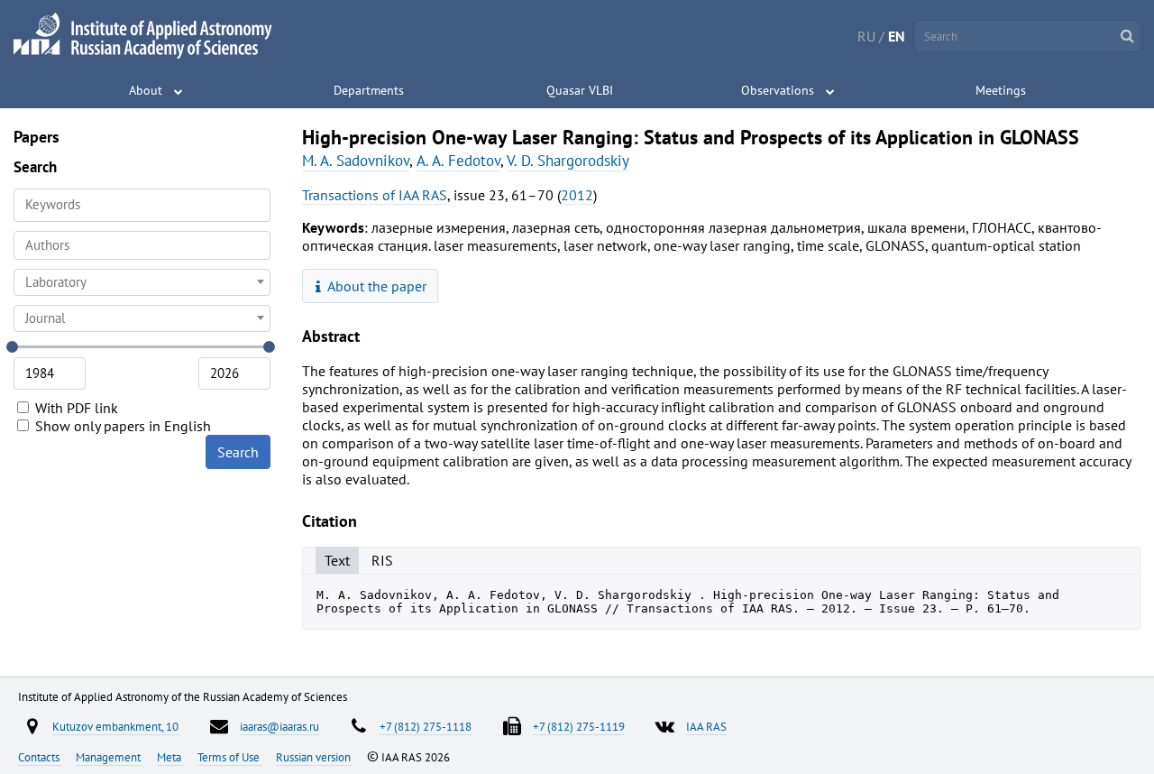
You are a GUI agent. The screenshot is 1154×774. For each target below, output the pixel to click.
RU (866, 36)
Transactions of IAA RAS (374, 195)
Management (109, 757)
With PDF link (75, 408)
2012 (577, 195)
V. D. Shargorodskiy (568, 160)
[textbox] (142, 282)
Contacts (40, 757)
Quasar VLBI (579, 90)
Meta (170, 757)
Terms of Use (229, 757)
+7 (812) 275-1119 (579, 726)
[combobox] (142, 245)
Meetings (1000, 90)
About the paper (375, 286)
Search (238, 452)
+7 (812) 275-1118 (426, 726)
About (145, 90)
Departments (369, 90)
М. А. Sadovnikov (355, 160)
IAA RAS (706, 726)
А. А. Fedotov (458, 160)
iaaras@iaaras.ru (279, 726)
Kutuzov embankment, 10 (115, 726)
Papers (37, 136)
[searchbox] (142, 244)
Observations (777, 90)
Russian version (314, 757)
